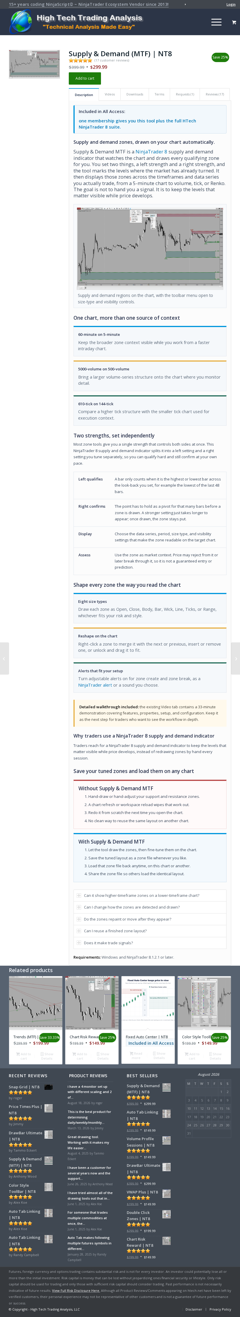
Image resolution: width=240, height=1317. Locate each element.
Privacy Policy (220, 1309)
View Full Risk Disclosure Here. (76, 1290)
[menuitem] (211, 4)
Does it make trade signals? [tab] (108, 942)
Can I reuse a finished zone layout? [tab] (115, 930)
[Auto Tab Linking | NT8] (235, 658)
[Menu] (213, 22)
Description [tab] (84, 95)
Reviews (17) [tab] (215, 94)
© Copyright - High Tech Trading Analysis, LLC (44, 1309)
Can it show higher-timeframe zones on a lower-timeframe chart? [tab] (141, 895)
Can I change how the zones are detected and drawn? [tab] (132, 907)
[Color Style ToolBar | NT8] (4, 658)
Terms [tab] (159, 94)
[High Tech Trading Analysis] (78, 22)
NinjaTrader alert (95, 685)
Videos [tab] (110, 94)
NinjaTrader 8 (151, 151)
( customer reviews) (112, 60)
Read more (137, 1055)
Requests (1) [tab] (185, 94)
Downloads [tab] (134, 94)
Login (231, 4)
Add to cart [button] (25, 1056)
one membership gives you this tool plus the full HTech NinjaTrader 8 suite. (137, 124)
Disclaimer (194, 1309)
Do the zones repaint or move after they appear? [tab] (127, 919)
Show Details (47, 1056)
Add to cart (85, 78)
